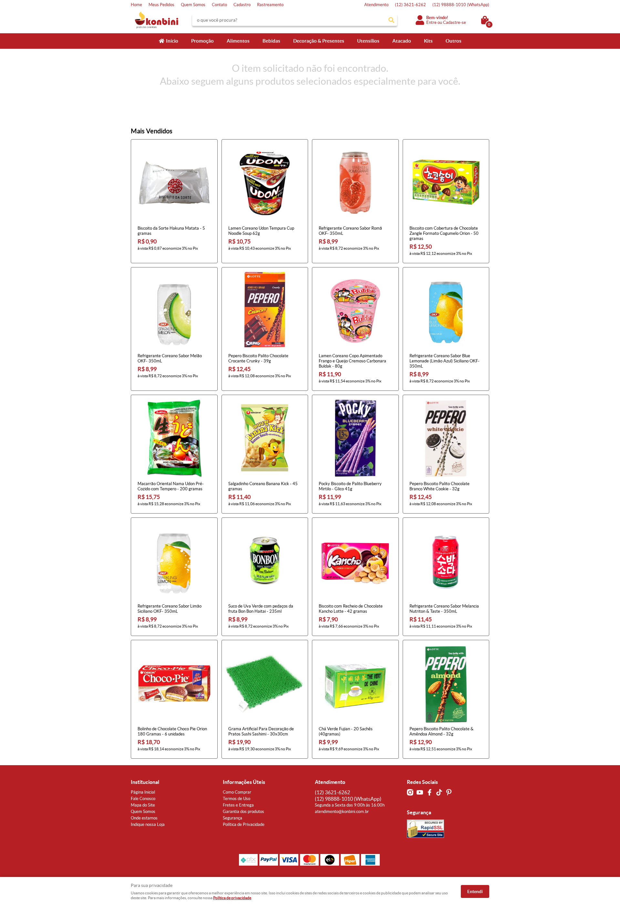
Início (172, 41)
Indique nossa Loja (148, 824)
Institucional (145, 782)
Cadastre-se (454, 22)
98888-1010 (460, 4)
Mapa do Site (143, 805)
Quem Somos (193, 4)
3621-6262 (410, 4)
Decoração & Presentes (318, 41)
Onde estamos (144, 818)
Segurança (232, 818)
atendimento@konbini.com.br (342, 811)
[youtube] (420, 792)
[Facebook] (429, 792)
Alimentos (238, 41)
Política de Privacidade (243, 824)
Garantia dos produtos (243, 811)
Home (136, 4)
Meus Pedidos (161, 4)
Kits (428, 41)
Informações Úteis (244, 782)
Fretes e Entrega (238, 805)
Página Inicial (143, 792)
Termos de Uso (236, 798)
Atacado (401, 41)
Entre (431, 22)
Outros (453, 41)
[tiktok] (439, 792)
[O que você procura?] (391, 20)
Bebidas (271, 41)
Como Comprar (237, 792)
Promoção (202, 41)
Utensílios (368, 41)
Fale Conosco (143, 798)
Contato (219, 4)
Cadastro (242, 4)
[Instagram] (410, 792)
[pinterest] (449, 792)
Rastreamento (270, 4)
